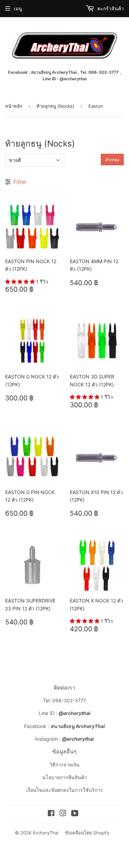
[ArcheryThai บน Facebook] (51, 814)
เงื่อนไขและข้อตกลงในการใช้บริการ (64, 790)
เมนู (18, 8)
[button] (20, 281)
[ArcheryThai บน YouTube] (74, 814)
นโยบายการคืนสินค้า (64, 777)
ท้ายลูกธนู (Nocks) (55, 106)
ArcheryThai (45, 832)
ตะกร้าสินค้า (110, 8)
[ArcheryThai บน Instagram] (63, 814)
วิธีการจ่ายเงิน (64, 764)
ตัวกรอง (112, 159)
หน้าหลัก (13, 106)
